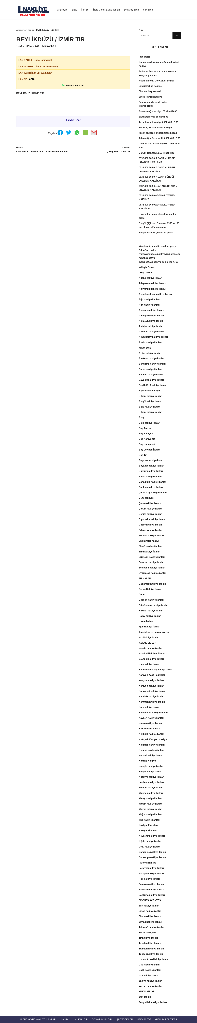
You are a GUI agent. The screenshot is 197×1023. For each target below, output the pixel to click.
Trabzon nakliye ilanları (151, 948)
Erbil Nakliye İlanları (149, 551)
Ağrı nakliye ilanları (149, 305)
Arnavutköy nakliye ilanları (153, 337)
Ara (141, 30)
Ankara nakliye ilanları (151, 321)
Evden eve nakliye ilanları (152, 573)
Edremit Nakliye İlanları (151, 535)
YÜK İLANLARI (49, 46)
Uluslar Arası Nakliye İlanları (154, 959)
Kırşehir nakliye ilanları (151, 750)
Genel (142, 594)
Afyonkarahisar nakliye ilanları (155, 294)
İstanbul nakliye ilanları (151, 659)
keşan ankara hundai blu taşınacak (158, 133)
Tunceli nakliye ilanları (151, 954)
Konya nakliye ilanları (150, 771)
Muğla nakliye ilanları (150, 814)
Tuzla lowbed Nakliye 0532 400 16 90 (158, 122)
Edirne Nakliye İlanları (150, 530)
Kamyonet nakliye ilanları (152, 691)
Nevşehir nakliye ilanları (152, 836)
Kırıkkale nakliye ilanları (151, 734)
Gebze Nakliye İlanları (150, 589)
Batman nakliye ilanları (151, 374)
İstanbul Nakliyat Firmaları (153, 653)
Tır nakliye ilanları (148, 938)
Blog (141, 417)
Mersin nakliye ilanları (150, 809)
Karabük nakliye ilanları (151, 696)
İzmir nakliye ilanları (149, 664)
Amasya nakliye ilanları (151, 315)
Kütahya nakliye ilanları (151, 777)
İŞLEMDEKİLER (147, 643)
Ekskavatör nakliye (149, 541)
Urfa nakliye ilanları (149, 964)
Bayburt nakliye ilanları (151, 380)
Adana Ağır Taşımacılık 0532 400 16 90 (159, 138)
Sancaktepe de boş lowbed (153, 117)
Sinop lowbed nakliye (150, 97)
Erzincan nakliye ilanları (152, 557)
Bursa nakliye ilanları (150, 476)
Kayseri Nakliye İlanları (151, 718)
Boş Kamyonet (147, 439)
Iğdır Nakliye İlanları (149, 626)
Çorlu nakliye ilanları (150, 503)
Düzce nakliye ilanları (150, 524)
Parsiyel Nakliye (147, 862)
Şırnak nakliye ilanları (150, 922)
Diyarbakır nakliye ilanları (152, 519)
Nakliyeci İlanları (147, 830)
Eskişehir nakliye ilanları (152, 567)
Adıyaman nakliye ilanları (152, 289)
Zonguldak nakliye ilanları (153, 1002)
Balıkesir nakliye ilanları (151, 358)
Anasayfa (62, 10)
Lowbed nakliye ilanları (151, 782)
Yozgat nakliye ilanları (150, 986)
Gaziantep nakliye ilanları (152, 584)
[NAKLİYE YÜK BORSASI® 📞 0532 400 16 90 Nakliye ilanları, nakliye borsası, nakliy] (34, 10)
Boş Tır (143, 455)
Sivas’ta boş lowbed (150, 91)
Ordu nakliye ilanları (149, 846)
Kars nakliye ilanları (149, 707)
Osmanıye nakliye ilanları (152, 857)
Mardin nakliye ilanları (150, 804)
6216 (31, 79)
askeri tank (145, 348)
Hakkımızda (144, 1019)
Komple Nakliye (147, 761)
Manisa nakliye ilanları (151, 793)
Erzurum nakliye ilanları (151, 562)
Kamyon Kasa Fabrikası (152, 675)
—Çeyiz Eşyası (147, 267)
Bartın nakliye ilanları (150, 369)
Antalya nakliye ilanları (151, 326)
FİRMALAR (145, 578)
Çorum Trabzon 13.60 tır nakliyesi (157, 153)
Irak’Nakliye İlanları (149, 637)
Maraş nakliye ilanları (150, 798)
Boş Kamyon (146, 433)
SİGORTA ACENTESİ (150, 900)
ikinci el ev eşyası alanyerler (154, 632)
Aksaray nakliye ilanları (151, 310)
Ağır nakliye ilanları (149, 299)
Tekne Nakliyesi (147, 932)
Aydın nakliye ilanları (150, 353)
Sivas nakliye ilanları (150, 916)
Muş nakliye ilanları (149, 820)
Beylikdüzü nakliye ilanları (153, 385)
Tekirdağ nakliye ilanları (151, 927)
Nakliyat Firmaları (148, 825)
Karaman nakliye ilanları (152, 702)
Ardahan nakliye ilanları (151, 331)
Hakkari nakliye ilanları (151, 610)
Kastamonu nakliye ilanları (153, 712)
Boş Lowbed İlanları (149, 449)
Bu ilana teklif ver (74, 85)
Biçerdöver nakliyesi (150, 390)
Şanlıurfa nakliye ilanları (152, 895)
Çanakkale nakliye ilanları (152, 482)
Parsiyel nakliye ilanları (151, 868)
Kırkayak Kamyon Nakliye (153, 739)
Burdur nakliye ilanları (151, 471)
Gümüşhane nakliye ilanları (153, 605)
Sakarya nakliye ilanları (151, 884)
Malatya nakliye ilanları (151, 787)
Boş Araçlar (145, 428)
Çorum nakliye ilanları (150, 508)
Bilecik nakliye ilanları (150, 396)
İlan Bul (85, 10)
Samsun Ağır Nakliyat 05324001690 (158, 111)
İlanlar (74, 10)
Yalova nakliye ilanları (150, 981)
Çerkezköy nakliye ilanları (153, 492)
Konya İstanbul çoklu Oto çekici (156, 232)
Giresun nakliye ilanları (151, 600)
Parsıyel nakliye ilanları (151, 873)
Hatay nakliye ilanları (150, 616)
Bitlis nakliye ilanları (149, 407)
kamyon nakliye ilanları (151, 680)
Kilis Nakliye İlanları (149, 728)
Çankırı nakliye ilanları (151, 487)
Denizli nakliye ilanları (150, 514)
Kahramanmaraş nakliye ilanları (156, 669)
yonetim (20, 46)
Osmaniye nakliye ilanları (152, 852)
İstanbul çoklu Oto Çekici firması (156, 80)
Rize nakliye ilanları (149, 879)
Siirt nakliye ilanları (149, 905)
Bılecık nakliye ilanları (150, 412)
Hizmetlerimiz (146, 621)
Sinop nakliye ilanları (150, 911)
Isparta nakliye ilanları (150, 648)
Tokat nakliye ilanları (150, 943)
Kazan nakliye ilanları (150, 723)
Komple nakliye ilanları (151, 766)
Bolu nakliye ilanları (149, 423)
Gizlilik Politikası (166, 1019)
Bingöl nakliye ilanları (150, 401)
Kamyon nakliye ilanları (151, 686)
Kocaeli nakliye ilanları (151, 755)
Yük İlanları (145, 997)
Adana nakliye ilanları (150, 278)
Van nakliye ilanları (149, 975)
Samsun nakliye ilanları (151, 889)
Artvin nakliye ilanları (150, 342)
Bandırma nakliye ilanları (152, 364)
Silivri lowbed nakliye (150, 86)
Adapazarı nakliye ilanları (152, 283)
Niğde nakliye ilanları (150, 841)
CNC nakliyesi (146, 498)
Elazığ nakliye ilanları (150, 546)
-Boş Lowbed (146, 272)
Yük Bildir (148, 10)
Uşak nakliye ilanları (150, 970)
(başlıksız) (144, 57)
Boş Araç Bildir (131, 10)
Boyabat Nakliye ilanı (150, 460)
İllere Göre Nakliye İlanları (106, 10)
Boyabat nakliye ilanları (151, 465)
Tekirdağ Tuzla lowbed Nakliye (155, 127)
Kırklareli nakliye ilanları (152, 745)
